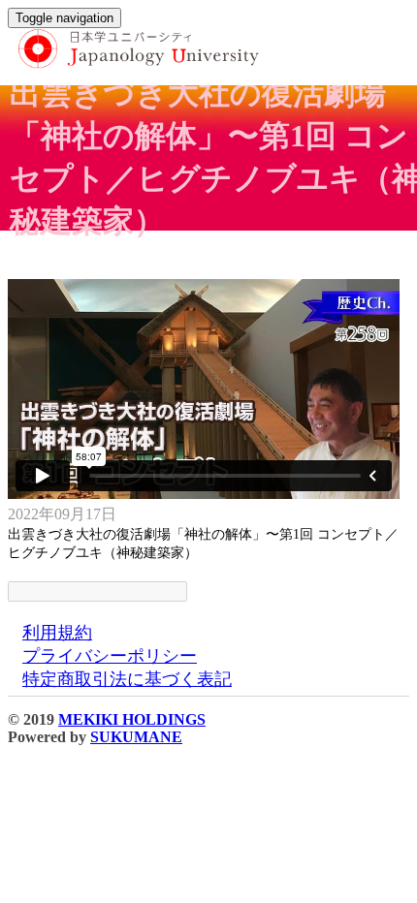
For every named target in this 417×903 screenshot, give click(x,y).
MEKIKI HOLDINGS (132, 719)
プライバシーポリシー (109, 656)
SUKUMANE (136, 737)
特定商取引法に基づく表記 (127, 679)
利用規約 (57, 632)
